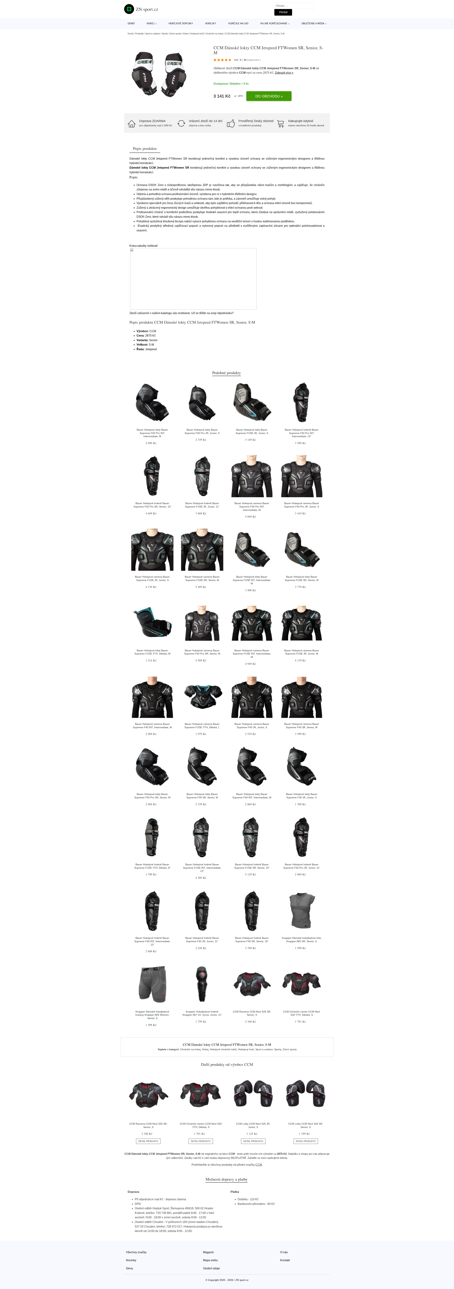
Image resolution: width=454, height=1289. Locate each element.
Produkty (139, 33)
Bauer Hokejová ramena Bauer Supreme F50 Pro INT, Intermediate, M (251, 506)
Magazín (208, 1252)
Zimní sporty (175, 33)
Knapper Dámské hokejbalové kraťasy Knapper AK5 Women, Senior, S (152, 1015)
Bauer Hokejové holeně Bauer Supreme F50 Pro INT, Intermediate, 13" (302, 433)
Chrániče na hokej (214, 33)
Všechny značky (136, 1252)
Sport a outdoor (152, 33)
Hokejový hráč (197, 33)
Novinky (131, 1260)
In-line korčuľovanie (273, 23)
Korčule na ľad (238, 23)
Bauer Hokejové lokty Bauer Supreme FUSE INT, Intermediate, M (252, 580)
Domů (131, 23)
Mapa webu (210, 1260)
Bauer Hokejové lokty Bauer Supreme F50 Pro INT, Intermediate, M (152, 433)
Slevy (129, 1268)
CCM (242, 72)
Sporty (165, 33)
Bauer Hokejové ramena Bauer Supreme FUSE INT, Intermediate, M (252, 653)
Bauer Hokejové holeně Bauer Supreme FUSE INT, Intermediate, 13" (202, 867)
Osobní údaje (211, 1268)
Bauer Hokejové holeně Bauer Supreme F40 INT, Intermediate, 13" (152, 941)
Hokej (150, 23)
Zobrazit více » (284, 72)
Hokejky (210, 23)
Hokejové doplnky (181, 23)
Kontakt (285, 1260)
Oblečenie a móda (312, 23)
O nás (284, 1252)
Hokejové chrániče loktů (223, 1049)
